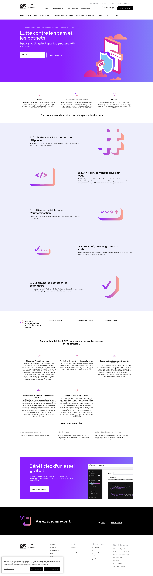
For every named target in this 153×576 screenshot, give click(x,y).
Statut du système (54, 550)
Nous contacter (116, 522)
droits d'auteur (117, 563)
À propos (73, 547)
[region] (32, 565)
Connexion (104, 3)
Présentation (25, 15)
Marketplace (53, 544)
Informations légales (118, 549)
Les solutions (58, 8)
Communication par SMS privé (30, 432)
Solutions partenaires (85, 15)
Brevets (115, 560)
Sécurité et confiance (119, 566)
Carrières (73, 553)
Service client (103, 15)
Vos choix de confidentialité (120, 554)
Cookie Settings (117, 557)
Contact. (52, 556)
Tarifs (115, 15)
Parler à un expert (125, 8)
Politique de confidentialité (120, 551)
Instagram (96, 559)
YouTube (96, 556)
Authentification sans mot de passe (108, 432)
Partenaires (53, 547)
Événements (74, 550)
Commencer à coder (39, 489)
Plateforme (44, 15)
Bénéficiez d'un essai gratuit (32, 55)
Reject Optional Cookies (52, 569)
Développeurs (73, 8)
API (35, 15)
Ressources (85, 8)
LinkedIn (96, 550)
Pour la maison (94, 3)
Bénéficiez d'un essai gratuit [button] (109, 8)
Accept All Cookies (36, 569)
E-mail (103, 522)
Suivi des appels (63, 432)
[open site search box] (132, 3)
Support (112, 3)
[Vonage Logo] (27, 6)
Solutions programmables (63, 15)
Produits (45, 8)
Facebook (96, 547)
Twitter (96, 553)
